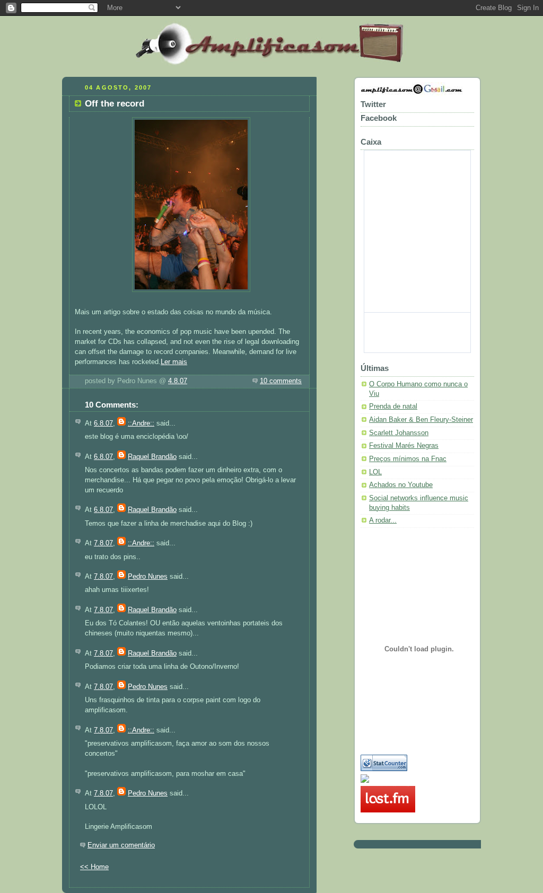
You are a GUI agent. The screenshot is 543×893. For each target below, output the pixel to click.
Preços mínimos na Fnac (407, 459)
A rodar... (383, 520)
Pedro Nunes (148, 576)
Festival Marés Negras (404, 445)
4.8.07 (177, 381)
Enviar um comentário (121, 845)
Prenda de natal (393, 406)
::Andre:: (141, 423)
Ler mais (174, 362)
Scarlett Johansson (398, 433)
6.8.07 (103, 423)
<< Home (94, 867)
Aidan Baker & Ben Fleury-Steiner (421, 419)
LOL (375, 472)
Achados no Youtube (401, 485)
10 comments (281, 381)
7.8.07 (103, 543)
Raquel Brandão (152, 457)
